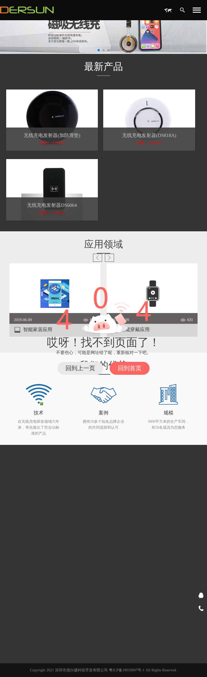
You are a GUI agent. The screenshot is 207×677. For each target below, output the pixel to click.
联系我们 (19, 611)
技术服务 (18, 589)
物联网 (114, 560)
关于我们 (19, 454)
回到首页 (130, 368)
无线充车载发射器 (123, 473)
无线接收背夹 (119, 502)
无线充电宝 (117, 492)
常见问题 (18, 599)
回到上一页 (80, 368)
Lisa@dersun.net (35, 631)
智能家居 (115, 550)
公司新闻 (18, 531)
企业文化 (18, 473)
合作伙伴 (18, 502)
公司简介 (18, 463)
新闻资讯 (19, 522)
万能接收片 (117, 512)
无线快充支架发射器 (125, 483)
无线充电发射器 (121, 463)
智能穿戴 (115, 541)
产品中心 (117, 454)
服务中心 (19, 580)
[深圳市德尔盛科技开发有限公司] (27, 10)
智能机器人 (117, 570)
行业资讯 (18, 541)
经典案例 (117, 522)
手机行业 (115, 531)
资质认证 (18, 483)
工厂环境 (18, 492)
